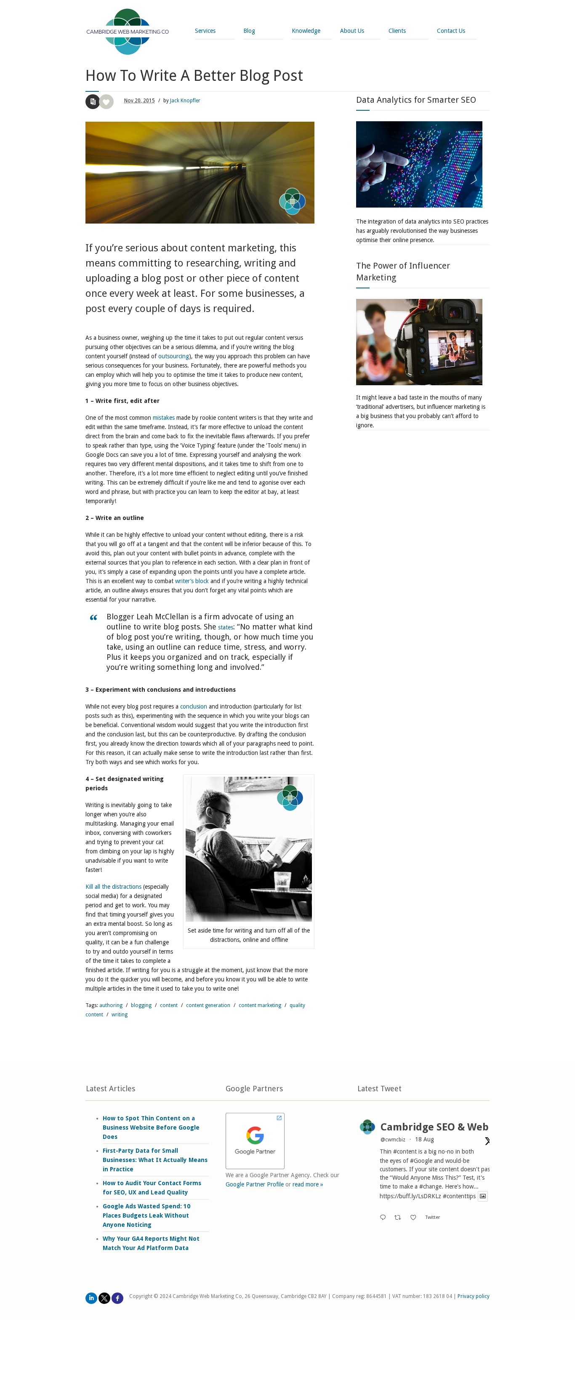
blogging (141, 1005)
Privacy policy (474, 1296)
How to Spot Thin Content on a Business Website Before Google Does (151, 1127)
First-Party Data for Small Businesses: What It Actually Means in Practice (155, 1160)
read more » (308, 1184)
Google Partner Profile (255, 1184)
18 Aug (424, 1139)
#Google (421, 1160)
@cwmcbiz (393, 1140)
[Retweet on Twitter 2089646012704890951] (400, 1218)
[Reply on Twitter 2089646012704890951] (385, 1218)
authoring (110, 1005)
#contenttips (459, 1196)
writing (120, 1015)
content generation (208, 1005)
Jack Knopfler (185, 101)
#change (430, 1186)
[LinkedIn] (91, 1298)
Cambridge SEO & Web (435, 1127)
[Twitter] (104, 1298)
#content (405, 1151)
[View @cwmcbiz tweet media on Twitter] (483, 1196)
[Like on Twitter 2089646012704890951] (415, 1218)
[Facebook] (117, 1298)
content (169, 1005)
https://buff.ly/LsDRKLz (410, 1196)
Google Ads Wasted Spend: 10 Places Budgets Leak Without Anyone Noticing (146, 1215)
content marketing (260, 1005)
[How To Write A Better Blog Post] (199, 173)
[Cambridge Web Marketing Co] (127, 32)
